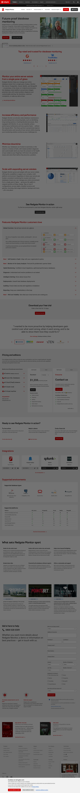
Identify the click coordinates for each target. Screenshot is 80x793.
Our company (35, 2)
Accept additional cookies (14, 790)
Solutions (21, 2)
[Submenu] (31, 9)
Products (14, 2)
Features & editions (37, 9)
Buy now (67, 2)
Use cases (28, 9)
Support (41, 2)
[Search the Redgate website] (74, 2)
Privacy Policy (35, 786)
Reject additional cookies (28, 790)
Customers (27, 2)
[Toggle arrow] (70, 2)
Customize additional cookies (42, 790)
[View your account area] (78, 2)
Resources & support (55, 9)
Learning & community (50, 2)
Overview (23, 9)
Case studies (47, 9)
